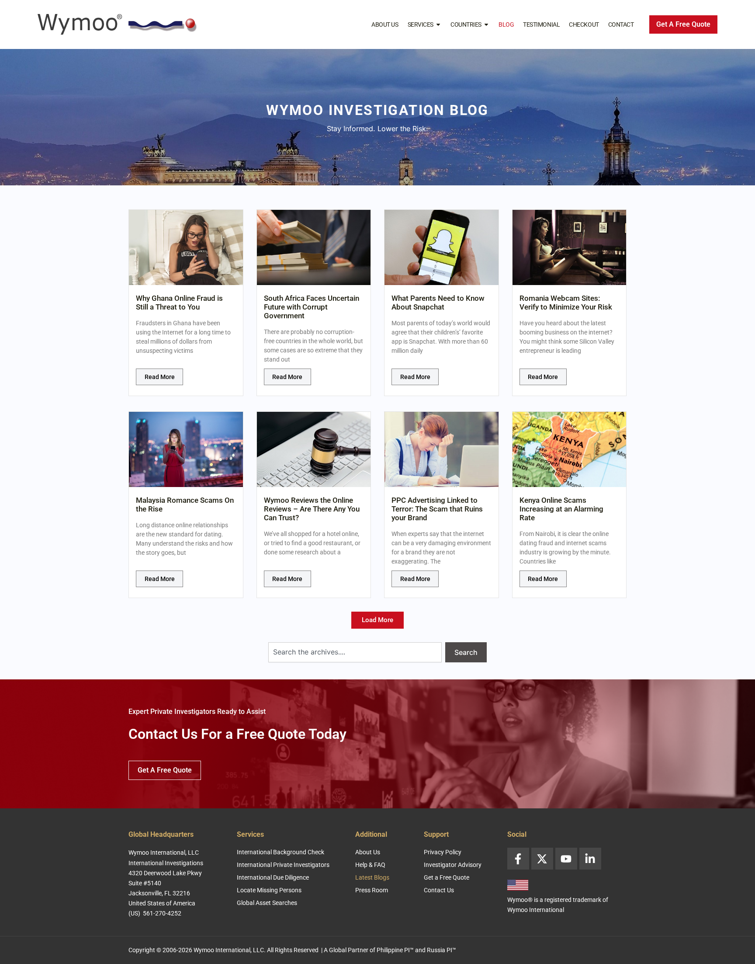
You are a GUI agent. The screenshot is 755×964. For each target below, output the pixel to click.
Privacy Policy (442, 852)
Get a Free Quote (446, 877)
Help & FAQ (370, 864)
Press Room (371, 890)
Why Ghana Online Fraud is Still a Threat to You (179, 302)
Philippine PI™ (395, 950)
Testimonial (541, 24)
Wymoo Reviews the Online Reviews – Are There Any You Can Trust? (312, 509)
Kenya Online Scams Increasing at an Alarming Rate (561, 509)
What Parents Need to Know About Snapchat (438, 302)
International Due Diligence (273, 877)
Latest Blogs (372, 877)
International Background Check (280, 852)
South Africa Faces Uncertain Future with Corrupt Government (311, 307)
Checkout (584, 24)
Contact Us (439, 890)
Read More (160, 376)
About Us (384, 24)
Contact (621, 24)
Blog (506, 24)
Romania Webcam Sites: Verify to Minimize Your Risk (565, 302)
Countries (465, 24)
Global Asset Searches (267, 902)
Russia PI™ (441, 950)
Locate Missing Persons (269, 890)
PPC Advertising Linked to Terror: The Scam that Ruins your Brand (437, 509)
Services (420, 24)
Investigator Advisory (452, 864)
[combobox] (355, 652)
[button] (377, 620)
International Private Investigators (283, 864)
